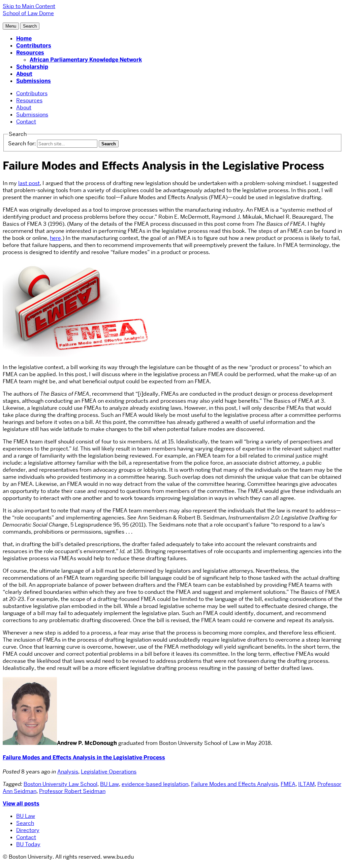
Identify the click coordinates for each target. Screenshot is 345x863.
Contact (26, 121)
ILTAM (306, 784)
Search (25, 823)
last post (29, 183)
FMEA (288, 784)
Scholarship (32, 66)
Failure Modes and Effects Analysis (234, 784)
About (24, 73)
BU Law (109, 784)
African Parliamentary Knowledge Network (86, 59)
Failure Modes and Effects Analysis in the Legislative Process (84, 757)
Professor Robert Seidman (72, 791)
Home (24, 38)
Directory (27, 830)
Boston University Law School (60, 784)
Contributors (33, 45)
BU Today (28, 844)
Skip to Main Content (29, 6)
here (55, 238)
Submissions (33, 80)
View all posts (21, 803)
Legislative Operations (108, 771)
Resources (30, 52)
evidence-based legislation (155, 784)
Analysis (67, 771)
